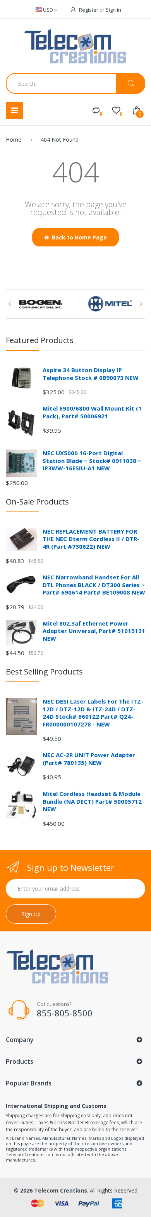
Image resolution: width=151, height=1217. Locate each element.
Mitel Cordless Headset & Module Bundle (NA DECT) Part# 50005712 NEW (92, 801)
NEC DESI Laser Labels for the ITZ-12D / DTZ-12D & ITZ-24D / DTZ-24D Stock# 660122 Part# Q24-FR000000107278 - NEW (93, 712)
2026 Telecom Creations (53, 1190)
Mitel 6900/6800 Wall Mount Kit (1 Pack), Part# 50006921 (92, 412)
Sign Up (31, 914)
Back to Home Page (79, 237)
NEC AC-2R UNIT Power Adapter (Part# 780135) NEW (89, 758)
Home (13, 139)
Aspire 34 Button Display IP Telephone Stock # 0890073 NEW (91, 373)
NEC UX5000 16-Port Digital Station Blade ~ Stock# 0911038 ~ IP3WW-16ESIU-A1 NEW (92, 460)
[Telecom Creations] (75, 46)
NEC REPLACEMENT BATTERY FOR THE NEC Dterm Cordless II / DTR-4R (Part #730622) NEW (91, 538)
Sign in (113, 9)
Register (88, 9)
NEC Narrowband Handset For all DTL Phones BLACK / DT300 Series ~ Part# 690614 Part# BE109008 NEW (94, 584)
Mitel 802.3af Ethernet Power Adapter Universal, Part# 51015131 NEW (94, 630)
